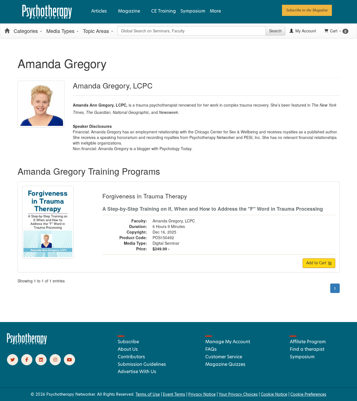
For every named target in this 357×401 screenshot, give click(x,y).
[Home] (7, 31)
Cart (338, 31)
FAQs (211, 349)
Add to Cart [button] (316, 263)
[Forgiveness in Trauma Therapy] (48, 221)
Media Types (61, 30)
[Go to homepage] (27, 343)
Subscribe (128, 341)
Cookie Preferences (308, 394)
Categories (26, 30)
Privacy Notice (202, 394)
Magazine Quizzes (225, 364)
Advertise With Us (137, 371)
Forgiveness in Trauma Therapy (144, 196)
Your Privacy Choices (238, 394)
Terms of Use (148, 394)
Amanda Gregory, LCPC (174, 221)
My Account (305, 30)
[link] (307, 10)
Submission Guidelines (142, 364)
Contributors (131, 357)
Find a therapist (307, 349)
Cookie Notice (274, 394)
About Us (128, 349)
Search (275, 30)
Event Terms (174, 394)
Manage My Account (227, 341)
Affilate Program (308, 341)
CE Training (163, 11)
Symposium (192, 11)
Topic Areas (96, 30)
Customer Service (223, 357)
